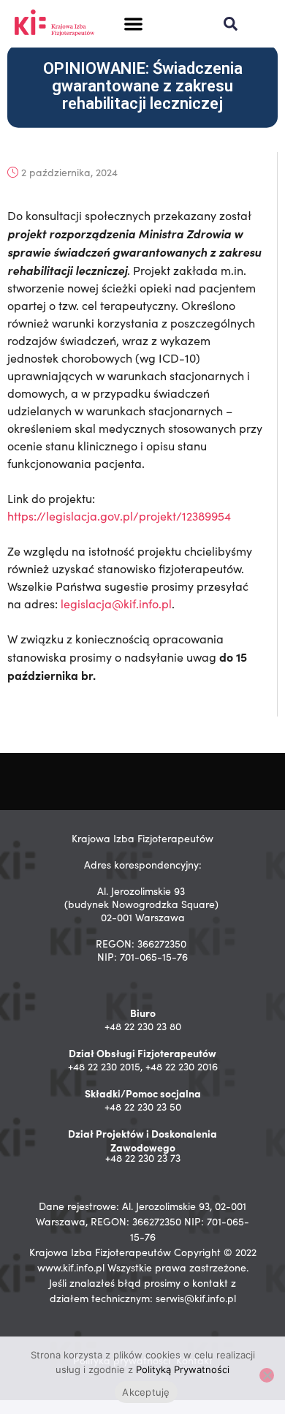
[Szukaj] (230, 24)
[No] (266, 1375)
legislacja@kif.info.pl (116, 603)
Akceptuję (146, 1392)
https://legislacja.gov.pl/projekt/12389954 (119, 515)
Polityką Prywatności (182, 1369)
